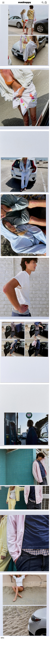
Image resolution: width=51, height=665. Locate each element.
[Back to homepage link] (24, 3)
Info (2, 638)
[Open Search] (42, 2)
